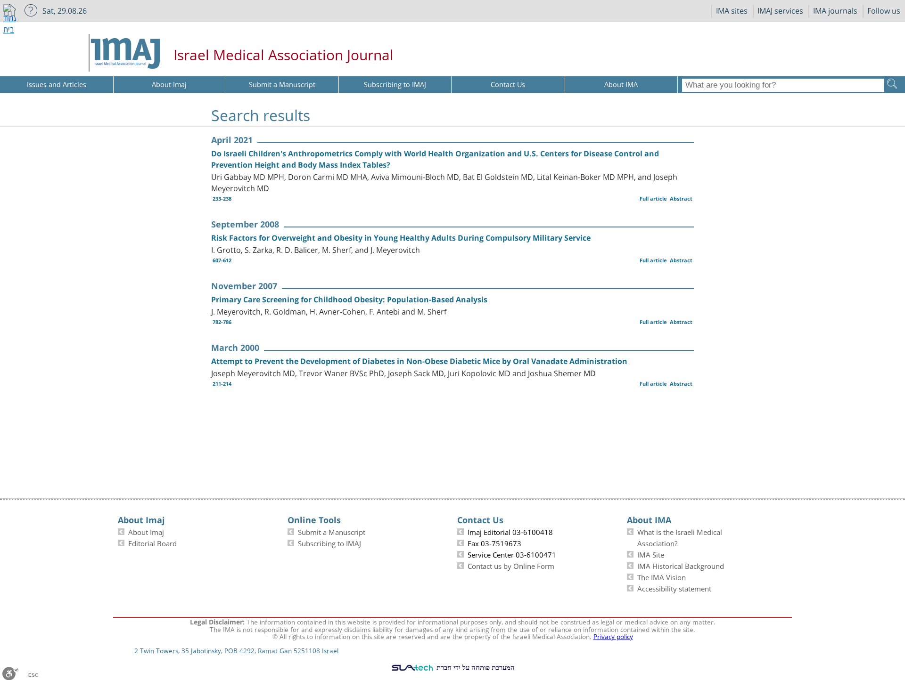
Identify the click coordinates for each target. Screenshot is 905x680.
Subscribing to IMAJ (329, 542)
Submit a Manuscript (331, 531)
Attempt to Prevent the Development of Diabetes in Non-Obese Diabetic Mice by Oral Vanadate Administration (419, 361)
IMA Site (650, 553)
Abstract (681, 198)
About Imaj (146, 531)
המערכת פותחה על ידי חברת (475, 667)
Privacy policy (613, 635)
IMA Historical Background (680, 565)
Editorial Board (152, 542)
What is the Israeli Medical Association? (679, 537)
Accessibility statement (674, 587)
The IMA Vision (661, 576)
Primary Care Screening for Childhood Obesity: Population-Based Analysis (349, 299)
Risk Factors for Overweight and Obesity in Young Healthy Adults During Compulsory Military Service (401, 238)
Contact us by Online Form (511, 565)
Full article (653, 198)
